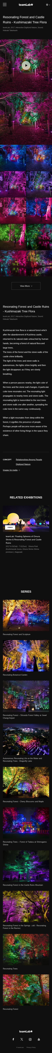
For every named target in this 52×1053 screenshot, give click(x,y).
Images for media (10, 470)
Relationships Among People (29, 459)
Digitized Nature (23, 464)
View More (25, 286)
